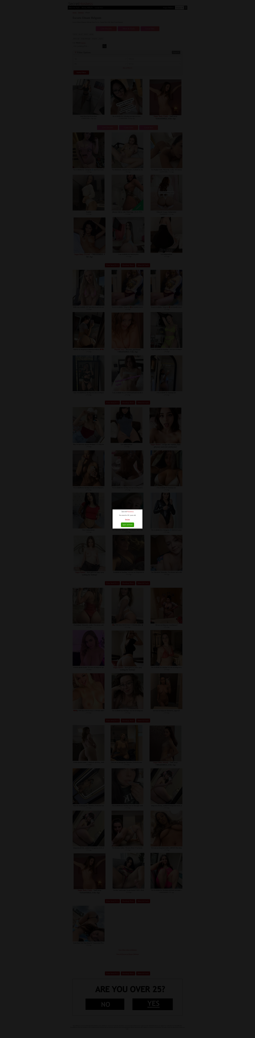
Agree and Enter (127, 524)
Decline (127, 519)
